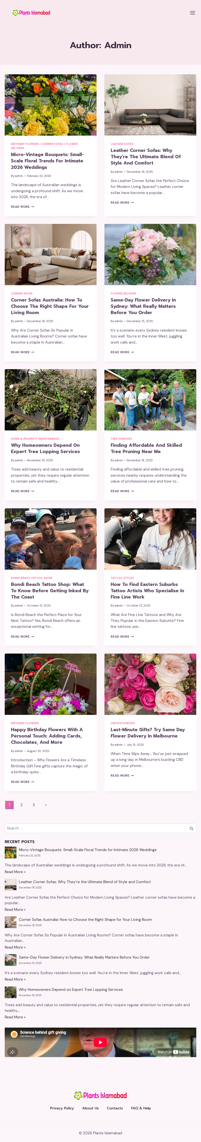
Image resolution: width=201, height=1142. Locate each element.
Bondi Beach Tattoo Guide (31, 578)
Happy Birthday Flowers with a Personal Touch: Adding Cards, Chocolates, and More (47, 736)
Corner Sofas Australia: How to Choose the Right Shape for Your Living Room (50, 306)
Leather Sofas (122, 144)
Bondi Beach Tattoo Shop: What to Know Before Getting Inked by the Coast (50, 590)
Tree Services (121, 438)
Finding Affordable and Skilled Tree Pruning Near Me (146, 448)
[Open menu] (192, 13)
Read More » (15, 871)
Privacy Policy (62, 1108)
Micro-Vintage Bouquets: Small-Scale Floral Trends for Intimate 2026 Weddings (47, 161)
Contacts (115, 1108)
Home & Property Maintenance (35, 438)
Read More (22, 207)
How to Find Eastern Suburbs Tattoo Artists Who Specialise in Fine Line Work (147, 590)
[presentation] (51, 105)
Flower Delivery (123, 293)
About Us (90, 1108)
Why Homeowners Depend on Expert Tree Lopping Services (45, 448)
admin (19, 176)
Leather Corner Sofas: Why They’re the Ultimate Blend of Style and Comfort (146, 156)
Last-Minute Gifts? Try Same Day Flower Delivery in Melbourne (148, 732)
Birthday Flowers (25, 144)
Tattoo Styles (122, 578)
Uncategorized (123, 723)
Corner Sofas (52, 144)
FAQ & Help (141, 1108)
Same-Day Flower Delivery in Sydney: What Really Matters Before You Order (143, 306)
